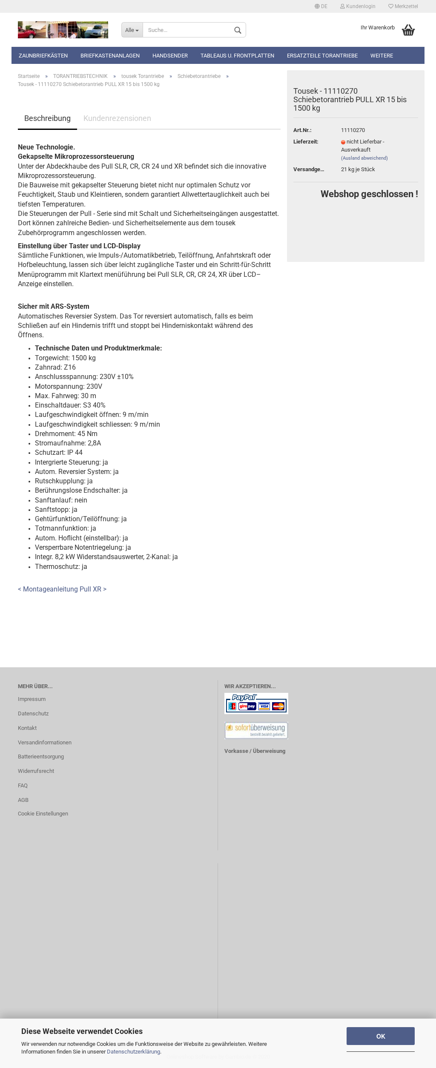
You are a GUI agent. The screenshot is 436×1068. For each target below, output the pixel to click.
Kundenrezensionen (117, 118)
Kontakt (27, 728)
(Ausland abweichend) (364, 158)
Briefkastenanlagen (110, 55)
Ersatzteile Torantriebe (322, 55)
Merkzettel (405, 6)
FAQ (23, 785)
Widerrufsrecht (36, 771)
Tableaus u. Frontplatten (237, 55)
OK (380, 1036)
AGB (23, 800)
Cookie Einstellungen (43, 813)
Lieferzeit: (305, 141)
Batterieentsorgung (41, 756)
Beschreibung (47, 118)
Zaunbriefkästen (43, 55)
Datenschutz (33, 713)
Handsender (170, 55)
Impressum (32, 699)
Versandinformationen (45, 742)
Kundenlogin (360, 6)
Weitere (381, 55)
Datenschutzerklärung (133, 1051)
